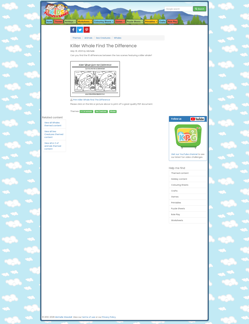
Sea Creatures (103, 37)
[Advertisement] (54, 70)
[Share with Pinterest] (87, 29)
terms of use (88, 317)
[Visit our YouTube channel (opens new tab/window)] (188, 137)
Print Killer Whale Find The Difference (91, 99)
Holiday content (179, 179)
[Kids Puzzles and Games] (56, 9)
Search (200, 8)
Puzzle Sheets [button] (134, 21)
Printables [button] (150, 21)
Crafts (162, 21)
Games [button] (119, 21)
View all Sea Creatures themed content (53, 134)
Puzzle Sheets (178, 208)
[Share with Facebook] (73, 29)
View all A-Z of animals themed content (52, 146)
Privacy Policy (109, 317)
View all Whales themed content (52, 124)
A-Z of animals (86, 111)
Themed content (180, 173)
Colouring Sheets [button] (103, 21)
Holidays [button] (69, 21)
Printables (176, 202)
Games (175, 196)
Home (49, 21)
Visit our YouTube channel (184, 154)
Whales (117, 37)
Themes (58, 21)
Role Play (172, 21)
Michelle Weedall (63, 317)
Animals (88, 37)
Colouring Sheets (179, 184)
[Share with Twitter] (80, 29)
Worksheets (177, 220)
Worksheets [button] (84, 21)
